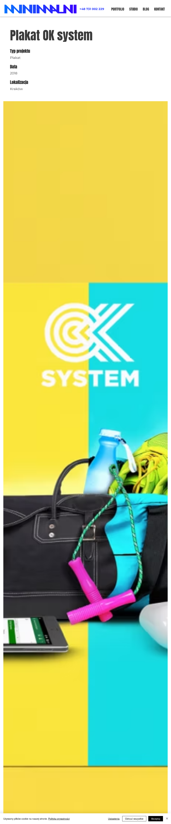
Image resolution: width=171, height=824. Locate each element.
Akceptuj (155, 818)
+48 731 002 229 (91, 9)
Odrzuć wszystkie (134, 818)
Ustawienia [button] (114, 818)
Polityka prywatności (59, 818)
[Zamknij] (167, 818)
